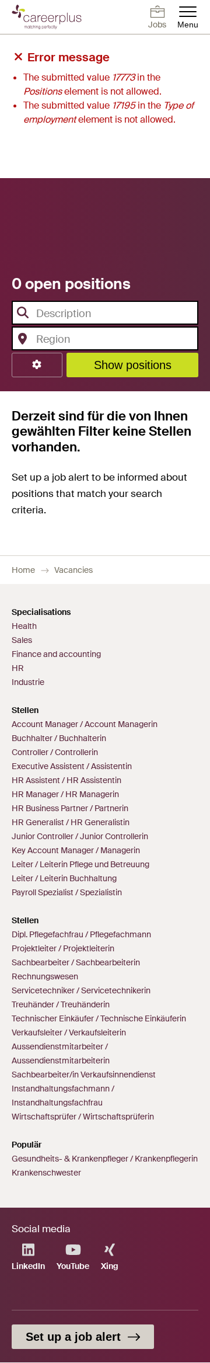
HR (18, 668)
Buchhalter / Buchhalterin (59, 738)
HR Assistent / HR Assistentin (66, 780)
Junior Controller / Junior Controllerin (80, 836)
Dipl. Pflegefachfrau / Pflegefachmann (81, 934)
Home (23, 570)
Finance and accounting (56, 654)
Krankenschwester (46, 1172)
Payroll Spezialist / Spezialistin (67, 892)
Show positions (133, 365)
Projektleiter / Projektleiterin (63, 948)
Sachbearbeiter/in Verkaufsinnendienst (84, 1074)
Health (24, 626)
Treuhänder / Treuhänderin (61, 1004)
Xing (109, 1266)
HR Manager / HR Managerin (65, 794)
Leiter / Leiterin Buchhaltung (64, 878)
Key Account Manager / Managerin (76, 850)
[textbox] (101, 314)
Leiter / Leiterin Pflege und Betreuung (80, 864)
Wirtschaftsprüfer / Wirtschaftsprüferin (83, 1116)
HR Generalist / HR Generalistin (71, 822)
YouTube (73, 1266)
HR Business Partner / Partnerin (70, 808)
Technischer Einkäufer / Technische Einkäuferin (99, 1018)
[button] (37, 365)
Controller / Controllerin (55, 752)
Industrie (28, 682)
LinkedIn (28, 1266)
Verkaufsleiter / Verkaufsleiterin (69, 1032)
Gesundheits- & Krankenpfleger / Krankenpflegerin (105, 1158)
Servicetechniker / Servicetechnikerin (81, 990)
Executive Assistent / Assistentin (72, 766)
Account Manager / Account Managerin (85, 724)
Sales (22, 640)
